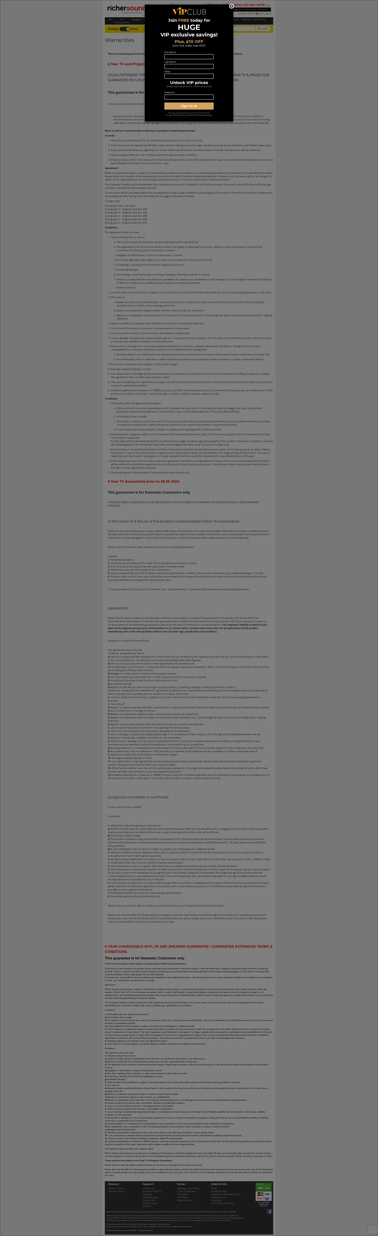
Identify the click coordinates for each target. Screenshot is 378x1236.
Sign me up (189, 106)
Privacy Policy (179, 115)
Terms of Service (198, 115)
